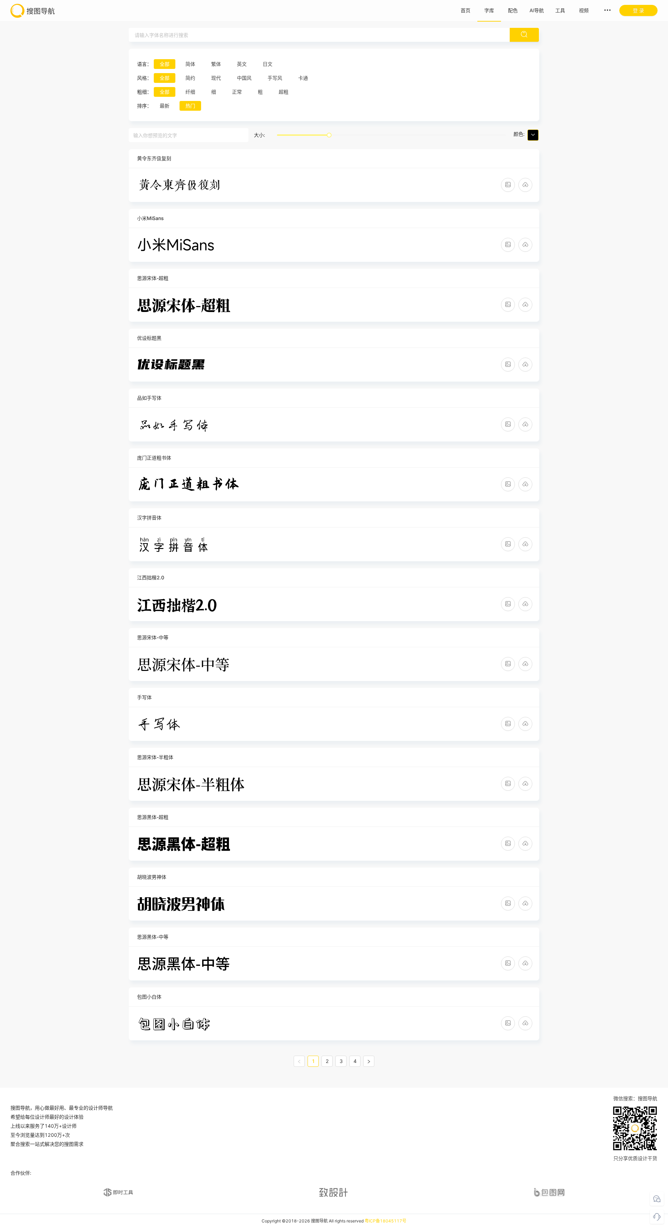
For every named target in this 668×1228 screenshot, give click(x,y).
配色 (513, 10)
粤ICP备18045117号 (385, 1220)
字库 (489, 10)
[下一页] (368, 1061)
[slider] (329, 135)
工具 (560, 10)
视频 (584, 10)
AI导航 (537, 10)
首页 (465, 10)
